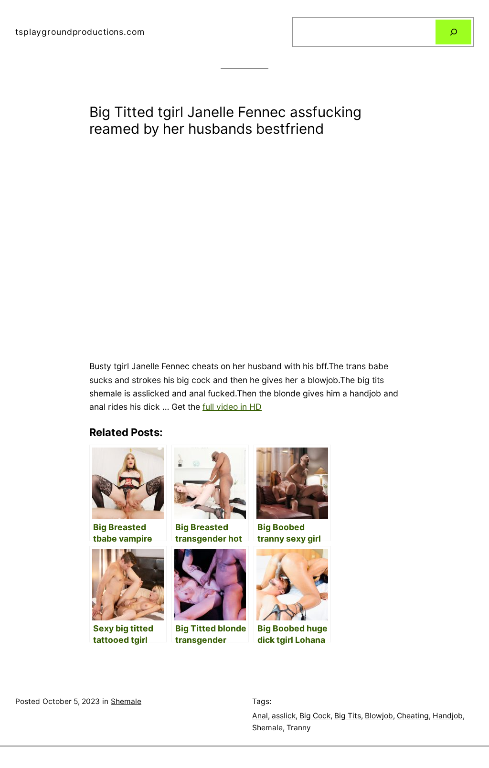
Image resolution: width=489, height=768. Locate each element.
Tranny (299, 727)
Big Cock (314, 715)
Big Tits (347, 715)
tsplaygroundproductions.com (80, 32)
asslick (284, 715)
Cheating (413, 715)
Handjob (448, 715)
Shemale (126, 701)
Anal (260, 715)
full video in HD (232, 407)
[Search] (453, 32)
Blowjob (379, 715)
